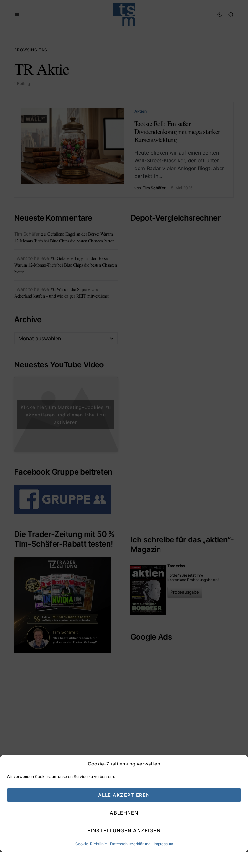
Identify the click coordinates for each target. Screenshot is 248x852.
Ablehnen (124, 813)
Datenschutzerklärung (130, 843)
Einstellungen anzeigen (124, 830)
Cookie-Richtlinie (91, 843)
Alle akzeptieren (124, 795)
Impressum (163, 843)
